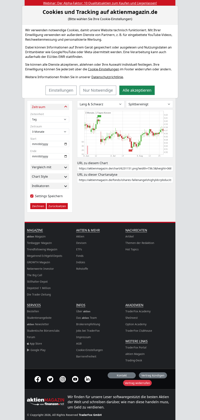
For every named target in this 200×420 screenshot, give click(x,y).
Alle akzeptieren (137, 90)
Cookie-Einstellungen (103, 69)
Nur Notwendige (98, 90)
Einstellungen (61, 90)
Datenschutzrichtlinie (107, 77)
